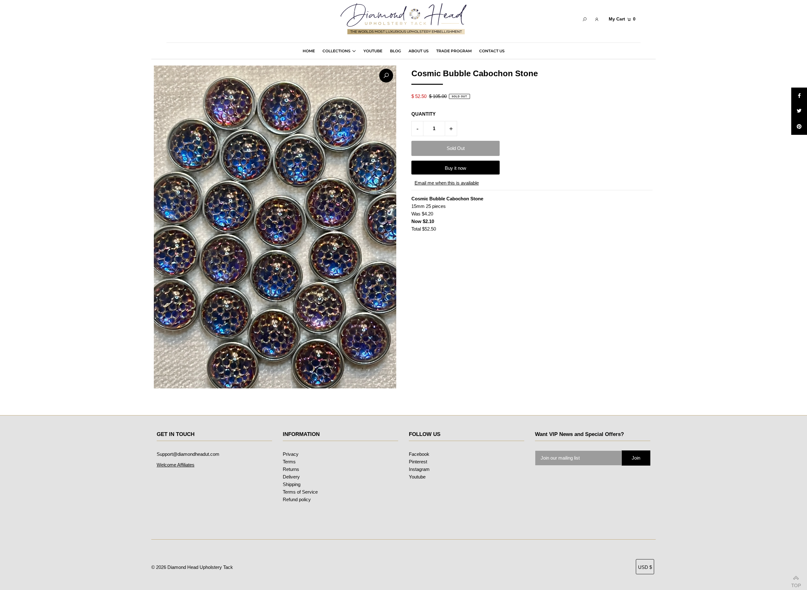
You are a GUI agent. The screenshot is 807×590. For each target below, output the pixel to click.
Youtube (417, 476)
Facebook (419, 454)
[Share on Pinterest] (799, 127)
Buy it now (455, 168)
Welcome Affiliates (175, 464)
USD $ (645, 567)
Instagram (419, 469)
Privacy (291, 454)
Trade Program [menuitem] (454, 51)
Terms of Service (300, 492)
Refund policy (297, 499)
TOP (796, 583)
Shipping (291, 484)
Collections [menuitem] (336, 51)
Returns (291, 469)
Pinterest (418, 461)
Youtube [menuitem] (372, 51)
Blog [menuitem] (395, 51)
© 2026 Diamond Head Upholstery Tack (192, 567)
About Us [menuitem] (419, 51)
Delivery (291, 476)
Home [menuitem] (309, 51)
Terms (289, 461)
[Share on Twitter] (799, 111)
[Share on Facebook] (799, 95)
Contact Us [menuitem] (492, 51)
